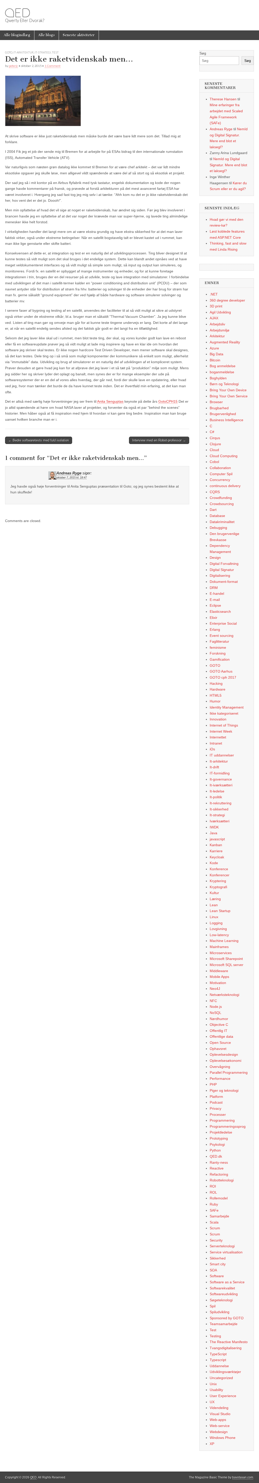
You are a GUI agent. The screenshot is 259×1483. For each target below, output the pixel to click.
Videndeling (219, 1408)
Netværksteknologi (224, 995)
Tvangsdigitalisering (226, 1348)
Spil (212, 1306)
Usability (216, 1390)
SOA (213, 1270)
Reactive (217, 1168)
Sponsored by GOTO (227, 1318)
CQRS (215, 492)
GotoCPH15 (168, 401)
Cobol (214, 462)
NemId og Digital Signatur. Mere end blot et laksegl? (228, 165)
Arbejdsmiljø (219, 330)
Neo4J (215, 989)
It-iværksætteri (221, 785)
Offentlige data (221, 1036)
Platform (216, 1097)
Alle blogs (46, 35)
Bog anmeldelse (222, 366)
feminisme (218, 647)
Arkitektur (217, 336)
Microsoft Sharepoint (226, 959)
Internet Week (221, 731)
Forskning (218, 653)
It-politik (216, 797)
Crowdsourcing (222, 504)
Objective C (219, 1025)
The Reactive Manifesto (229, 1342)
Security (216, 1240)
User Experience (223, 1396)
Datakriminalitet (222, 522)
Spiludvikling (219, 1312)
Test (55, 52)
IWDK (214, 827)
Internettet (218, 737)
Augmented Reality (225, 342)
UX (212, 1402)
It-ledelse (217, 791)
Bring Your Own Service (229, 396)
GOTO (8, 52)
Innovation (218, 719)
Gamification (220, 659)
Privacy (215, 1108)
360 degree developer (227, 300)
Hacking (216, 683)
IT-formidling (220, 773)
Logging (216, 923)
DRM (214, 588)
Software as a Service (227, 1282)
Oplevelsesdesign (224, 1054)
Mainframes (219, 947)
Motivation (218, 983)
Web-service (220, 1426)
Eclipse (215, 605)
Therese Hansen (223, 99)
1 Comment (52, 66)
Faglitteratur (219, 641)
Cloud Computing (224, 456)
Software (217, 1276)
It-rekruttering (220, 803)
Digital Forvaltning (224, 564)
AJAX (214, 318)
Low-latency (219, 935)
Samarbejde (219, 1216)
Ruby (214, 1204)
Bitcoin (215, 360)
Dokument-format (224, 582)
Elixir (213, 618)
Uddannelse (219, 1366)
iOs (212, 749)
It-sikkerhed (219, 809)
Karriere (216, 851)
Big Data (216, 354)
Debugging (218, 528)
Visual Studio (220, 1414)
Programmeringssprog (228, 1126)
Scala (214, 1222)
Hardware (217, 689)
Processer (218, 1115)
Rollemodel (219, 1198)
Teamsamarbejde (224, 1324)
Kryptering (218, 881)
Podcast (216, 1102)
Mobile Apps (219, 977)
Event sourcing (221, 636)
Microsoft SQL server (226, 965)
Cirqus (215, 438)
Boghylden (218, 378)
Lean (214, 905)
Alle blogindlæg (17, 35)
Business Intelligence (226, 420)
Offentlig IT (218, 1031)
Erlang (215, 629)
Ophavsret (218, 1049)
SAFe (214, 1210)
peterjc (13, 66)
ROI (213, 1186)
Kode (214, 863)
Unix (213, 1384)
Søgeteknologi (221, 1300)
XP (212, 1444)
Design (215, 557)
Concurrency (220, 480)
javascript (217, 839)
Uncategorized (221, 1378)
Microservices (221, 953)
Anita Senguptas (110, 401)
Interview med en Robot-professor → (159, 440)
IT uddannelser (222, 755)
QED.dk (216, 1156)
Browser (216, 402)
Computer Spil (221, 474)
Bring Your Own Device (228, 390)
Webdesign (219, 1432)
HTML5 (216, 695)
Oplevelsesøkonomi (225, 1061)
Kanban (216, 845)
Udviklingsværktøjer (225, 1372)
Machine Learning (224, 941)
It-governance (221, 779)
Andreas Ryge (68, 473)
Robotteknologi (222, 1180)
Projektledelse (221, 1132)
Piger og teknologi (224, 1090)
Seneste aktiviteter (79, 35)
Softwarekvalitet (222, 1288)
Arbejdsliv (217, 324)
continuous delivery (225, 486)
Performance (220, 1079)
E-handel (217, 593)
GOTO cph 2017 (223, 677)
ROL (213, 1192)
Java (213, 833)
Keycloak (217, 857)
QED (17, 12)
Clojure (215, 444)
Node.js (216, 1007)
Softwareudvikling (224, 1294)
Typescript (218, 1360)
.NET (214, 294)
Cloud (214, 450)
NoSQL (215, 1013)
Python (215, 1150)
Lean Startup (220, 911)
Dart (213, 510)
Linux (214, 917)
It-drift (214, 767)
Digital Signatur (222, 570)
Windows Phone (222, 1438)
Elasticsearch (220, 611)
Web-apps (218, 1420)
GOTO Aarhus (221, 671)
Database (217, 516)
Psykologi (217, 1144)
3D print (216, 306)
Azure (214, 348)
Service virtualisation (226, 1252)
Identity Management (227, 707)
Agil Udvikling (220, 312)
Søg (203, 53)
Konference (219, 869)
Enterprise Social (223, 623)
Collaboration (220, 468)
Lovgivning (218, 929)
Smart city (218, 1264)
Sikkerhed (218, 1258)
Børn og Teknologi (224, 384)
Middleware (219, 971)
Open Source (220, 1043)
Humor (215, 701)
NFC (213, 1001)
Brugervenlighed (223, 414)
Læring (215, 899)
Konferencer (219, 875)
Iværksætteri (219, 821)
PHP (213, 1084)
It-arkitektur (23, 52)
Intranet (216, 743)
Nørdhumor (219, 1019)
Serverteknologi (222, 1246)
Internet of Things (224, 725)
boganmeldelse (222, 372)
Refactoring (219, 1174)
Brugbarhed (219, 408)
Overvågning (220, 1067)
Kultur (214, 893)
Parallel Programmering (229, 1072)
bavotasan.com (242, 1477)
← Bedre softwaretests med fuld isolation (38, 440)
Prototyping (219, 1138)
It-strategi (43, 52)
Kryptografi (218, 887)
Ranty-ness (219, 1162)
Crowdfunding (221, 498)
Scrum (215, 1228)
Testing (215, 1336)
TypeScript (218, 1354)
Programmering (222, 1120)
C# (212, 432)
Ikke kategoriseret (224, 713)
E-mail (215, 600)
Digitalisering (220, 575)
